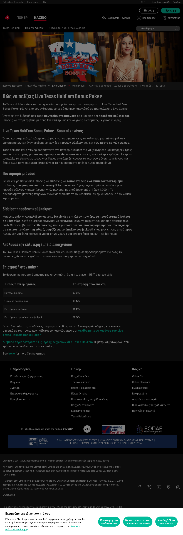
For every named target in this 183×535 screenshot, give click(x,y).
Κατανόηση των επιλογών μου (109, 521)
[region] (91, 521)
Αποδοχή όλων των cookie (166, 521)
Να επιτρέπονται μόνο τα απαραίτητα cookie (137, 521)
